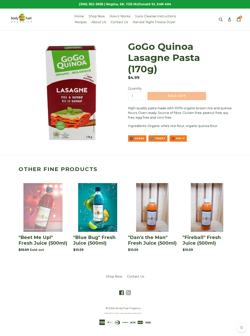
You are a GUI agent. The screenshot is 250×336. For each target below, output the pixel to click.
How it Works (120, 16)
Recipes (81, 22)
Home (79, 16)
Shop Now (97, 16)
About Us (98, 22)
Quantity (135, 88)
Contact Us (119, 22)
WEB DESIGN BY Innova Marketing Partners (123, 313)
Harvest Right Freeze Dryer (154, 22)
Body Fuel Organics (128, 308)
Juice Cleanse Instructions (155, 16)
